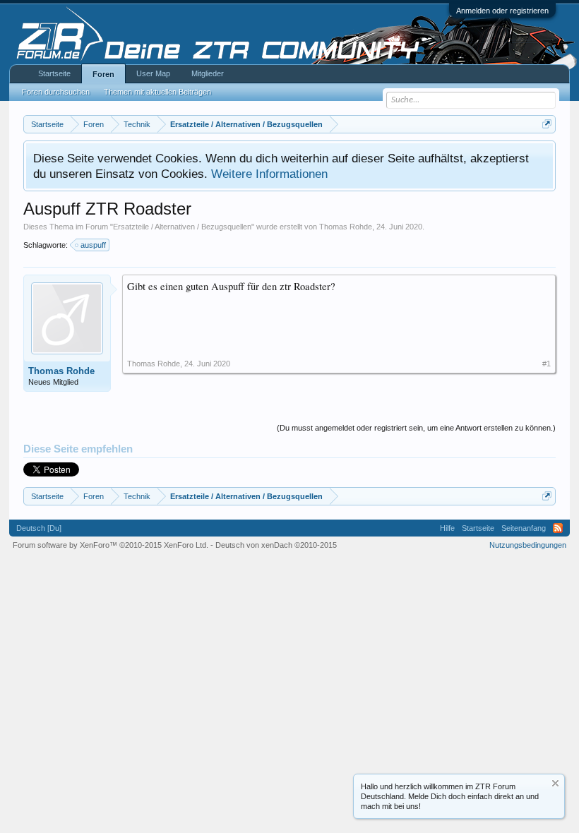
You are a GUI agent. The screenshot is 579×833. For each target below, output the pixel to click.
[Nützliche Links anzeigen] (546, 123)
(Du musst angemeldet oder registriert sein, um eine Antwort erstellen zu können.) (416, 428)
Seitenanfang (523, 528)
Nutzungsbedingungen (527, 545)
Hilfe (447, 528)
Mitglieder (207, 73)
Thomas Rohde (345, 226)
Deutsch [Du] (38, 528)
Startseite (54, 73)
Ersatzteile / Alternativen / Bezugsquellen (182, 226)
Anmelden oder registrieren (502, 10)
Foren (103, 74)
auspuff (93, 245)
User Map (153, 73)
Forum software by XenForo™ (110, 545)
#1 (546, 363)
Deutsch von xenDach (276, 545)
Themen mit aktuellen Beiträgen (157, 92)
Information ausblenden (555, 783)
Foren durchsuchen (56, 92)
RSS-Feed (558, 528)
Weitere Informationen (269, 174)
